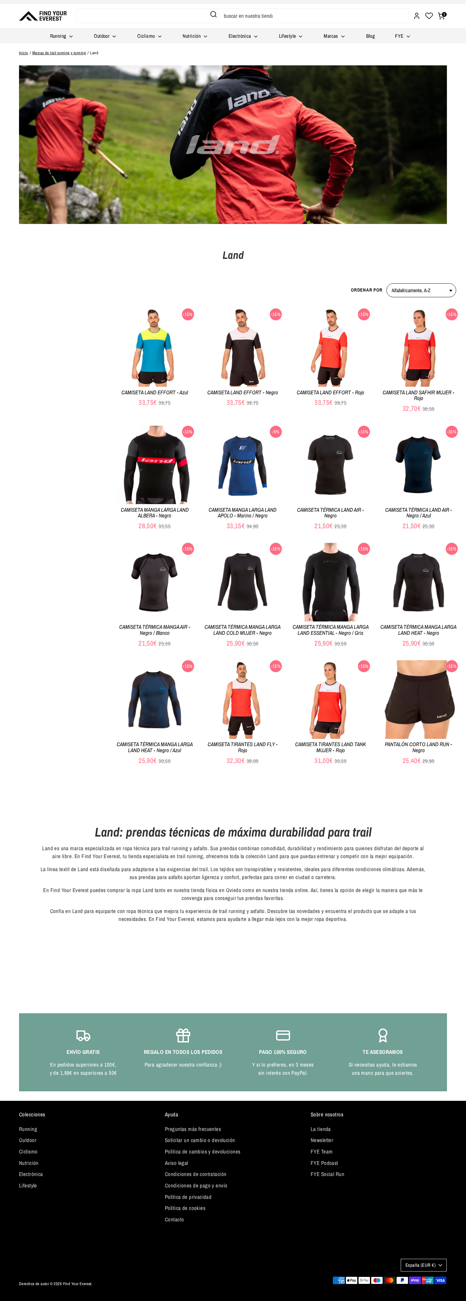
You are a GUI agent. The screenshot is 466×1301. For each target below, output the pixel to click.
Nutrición (192, 35)
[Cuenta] (416, 15)
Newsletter (322, 1140)
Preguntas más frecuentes (193, 1129)
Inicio (23, 53)
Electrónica (240, 35)
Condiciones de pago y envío (196, 1185)
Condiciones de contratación (195, 1174)
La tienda (321, 1129)
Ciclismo (146, 35)
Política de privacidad (188, 1196)
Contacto (174, 1219)
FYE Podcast (324, 1162)
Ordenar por (366, 290)
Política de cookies (185, 1208)
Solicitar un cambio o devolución (200, 1140)
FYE (400, 35)
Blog (370, 35)
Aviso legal (176, 1162)
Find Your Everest (77, 1283)
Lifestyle (288, 35)
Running (59, 35)
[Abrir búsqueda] (213, 14)
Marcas (332, 35)
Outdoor (102, 35)
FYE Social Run (327, 1174)
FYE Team (322, 1151)
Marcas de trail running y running (59, 53)
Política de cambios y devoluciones (202, 1151)
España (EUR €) (420, 1265)
